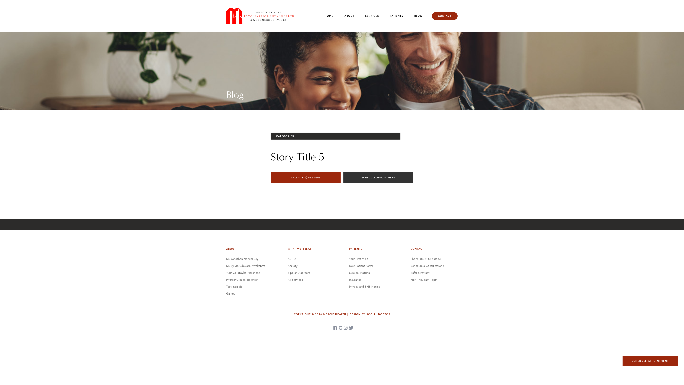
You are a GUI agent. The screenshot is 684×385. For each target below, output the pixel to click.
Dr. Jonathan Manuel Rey (242, 259)
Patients (396, 15)
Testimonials (234, 286)
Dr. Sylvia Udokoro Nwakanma (246, 266)
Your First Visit (358, 259)
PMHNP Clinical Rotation (242, 279)
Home (329, 15)
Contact (444, 15)
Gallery (230, 293)
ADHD (292, 259)
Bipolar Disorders (299, 272)
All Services (295, 279)
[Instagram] (346, 328)
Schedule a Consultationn (427, 266)
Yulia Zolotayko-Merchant (243, 272)
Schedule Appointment (378, 177)
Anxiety (293, 266)
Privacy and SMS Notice (364, 286)
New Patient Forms (361, 266)
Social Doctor (378, 314)
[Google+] (341, 328)
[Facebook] (335, 328)
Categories (285, 136)
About (349, 15)
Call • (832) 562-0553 (305, 177)
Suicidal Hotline (359, 272)
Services (372, 15)
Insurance (355, 279)
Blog (418, 15)
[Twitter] (351, 328)
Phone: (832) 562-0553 (426, 259)
